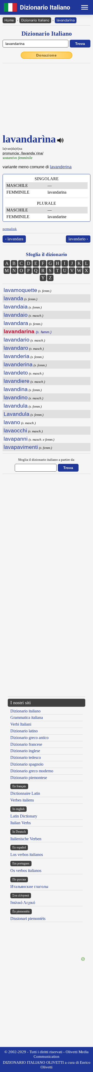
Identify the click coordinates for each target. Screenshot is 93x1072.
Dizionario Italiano (35, 20)
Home (9, 20)
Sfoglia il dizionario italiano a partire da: (46, 460)
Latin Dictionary (23, 816)
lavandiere (16, 381)
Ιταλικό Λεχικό (22, 902)
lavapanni (16, 439)
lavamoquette (20, 290)
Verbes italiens (22, 800)
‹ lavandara (14, 239)
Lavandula (16, 414)
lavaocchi (15, 430)
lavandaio (16, 315)
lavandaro (16, 348)
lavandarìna (66, 20)
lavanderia (16, 356)
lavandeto (16, 373)
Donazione (46, 55)
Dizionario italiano (25, 711)
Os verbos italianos (25, 870)
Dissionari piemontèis (27, 918)
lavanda (13, 298)
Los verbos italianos (26, 854)
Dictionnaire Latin (25, 793)
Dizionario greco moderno (31, 771)
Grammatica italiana (26, 717)
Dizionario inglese (25, 751)
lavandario (16, 340)
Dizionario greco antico (29, 737)
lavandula (16, 406)
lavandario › (78, 239)
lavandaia (16, 306)
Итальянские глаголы (29, 886)
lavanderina (61, 167)
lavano (12, 422)
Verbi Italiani (20, 724)
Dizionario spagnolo (26, 764)
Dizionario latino (24, 731)
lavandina (16, 389)
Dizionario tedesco (25, 757)
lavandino (16, 397)
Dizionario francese (26, 744)
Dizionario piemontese (28, 777)
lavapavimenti (21, 447)
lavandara (16, 323)
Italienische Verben (25, 839)
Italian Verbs (20, 823)
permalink (10, 229)
